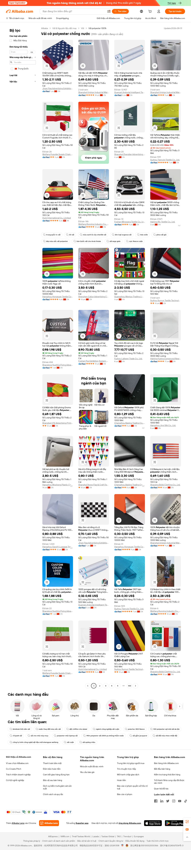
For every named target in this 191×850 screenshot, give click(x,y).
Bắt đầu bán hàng (162, 769)
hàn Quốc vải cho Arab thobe (89, 241)
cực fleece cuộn (136, 241)
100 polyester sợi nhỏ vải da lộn (166, 729)
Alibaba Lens (18, 823)
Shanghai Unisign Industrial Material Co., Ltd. (93, 92)
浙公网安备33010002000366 (144, 845)
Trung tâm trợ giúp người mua (130, 763)
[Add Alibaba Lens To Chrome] (49, 823)
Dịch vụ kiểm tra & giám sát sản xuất (57, 787)
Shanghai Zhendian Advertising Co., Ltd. (129, 154)
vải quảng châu (89, 742)
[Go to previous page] (87, 685)
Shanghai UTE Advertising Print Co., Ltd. (57, 423)
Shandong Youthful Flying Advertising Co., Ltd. (57, 365)
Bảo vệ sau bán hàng (52, 780)
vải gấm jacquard (140, 736)
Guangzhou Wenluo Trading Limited (129, 296)
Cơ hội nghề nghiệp (15, 780)
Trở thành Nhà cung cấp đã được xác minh (169, 781)
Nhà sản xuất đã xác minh (91, 766)
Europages (139, 836)
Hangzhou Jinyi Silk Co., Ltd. (163, 425)
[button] (109, 11)
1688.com (64, 836)
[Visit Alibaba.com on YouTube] (179, 801)
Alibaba (44, 28)
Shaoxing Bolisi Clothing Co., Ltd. (165, 484)
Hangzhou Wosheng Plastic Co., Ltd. (57, 484)
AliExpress (53, 836)
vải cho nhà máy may (39, 736)
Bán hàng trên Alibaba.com (166, 763)
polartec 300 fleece (136, 729)
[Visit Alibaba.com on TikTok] (185, 801)
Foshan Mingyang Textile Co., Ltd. (129, 222)
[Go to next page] (135, 685)
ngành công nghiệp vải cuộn (107, 729)
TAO (119, 836)
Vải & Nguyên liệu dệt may (64, 28)
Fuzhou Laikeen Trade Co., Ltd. (128, 358)
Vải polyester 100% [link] (97, 28)
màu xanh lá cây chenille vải (94, 235)
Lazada (95, 836)
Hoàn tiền (121, 780)
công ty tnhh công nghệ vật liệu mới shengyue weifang (35, 742)
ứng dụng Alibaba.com (130, 823)
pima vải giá (161, 235)
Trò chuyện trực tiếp (126, 769)
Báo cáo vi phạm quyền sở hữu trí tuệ (132, 787)
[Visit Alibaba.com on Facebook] (156, 801)
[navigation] (23, 357)
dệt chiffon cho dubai (78, 729)
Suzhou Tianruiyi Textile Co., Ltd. (165, 160)
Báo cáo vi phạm (124, 794)
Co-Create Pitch (13, 769)
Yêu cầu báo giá (87, 772)
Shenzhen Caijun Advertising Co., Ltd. (93, 296)
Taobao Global (107, 836)
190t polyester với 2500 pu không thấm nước (105, 736)
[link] (187, 821)
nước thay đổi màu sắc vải (50, 729)
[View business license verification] (122, 845)
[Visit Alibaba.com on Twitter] (168, 801)
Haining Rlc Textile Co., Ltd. (162, 222)
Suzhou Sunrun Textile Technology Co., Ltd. (165, 300)
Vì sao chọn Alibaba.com (17, 763)
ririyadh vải (17, 736)
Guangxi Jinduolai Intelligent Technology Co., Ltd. (129, 92)
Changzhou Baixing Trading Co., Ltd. (129, 423)
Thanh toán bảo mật (52, 763)
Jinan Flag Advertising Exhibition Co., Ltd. (57, 88)
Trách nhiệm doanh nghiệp (18, 774)
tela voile (144, 235)
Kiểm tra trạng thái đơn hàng (167, 774)
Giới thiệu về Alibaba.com (18, 757)
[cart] (150, 12)
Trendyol (127, 836)
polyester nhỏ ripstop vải (67, 736)
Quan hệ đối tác (161, 788)
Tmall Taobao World (81, 836)
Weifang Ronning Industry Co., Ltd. (93, 224)
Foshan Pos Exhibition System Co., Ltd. (93, 361)
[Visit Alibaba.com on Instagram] (173, 801)
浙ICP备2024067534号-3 (171, 845)
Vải (82, 28)
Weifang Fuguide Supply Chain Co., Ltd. (57, 154)
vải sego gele (115, 241)
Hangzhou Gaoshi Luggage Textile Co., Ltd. (57, 547)
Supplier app (82, 823)
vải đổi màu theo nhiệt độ (166, 736)
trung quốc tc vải (53, 235)
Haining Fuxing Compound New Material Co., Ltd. (165, 358)
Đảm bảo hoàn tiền (52, 769)
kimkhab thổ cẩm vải (21, 729)
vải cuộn (70, 742)
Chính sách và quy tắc (53, 794)
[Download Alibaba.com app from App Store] (153, 823)
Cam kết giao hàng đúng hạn (56, 774)
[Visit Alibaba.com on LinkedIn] (162, 801)
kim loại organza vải (123, 235)
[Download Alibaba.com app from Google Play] (175, 823)
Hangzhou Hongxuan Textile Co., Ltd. (57, 296)
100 (129, 686)
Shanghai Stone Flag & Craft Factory (93, 484)
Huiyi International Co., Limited (56, 218)
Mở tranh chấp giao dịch (128, 774)
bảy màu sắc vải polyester (57, 241)
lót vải (71, 235)
